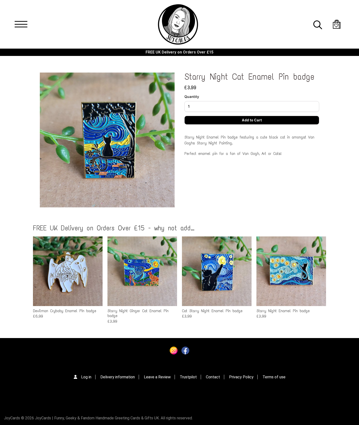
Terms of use (274, 377)
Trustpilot (188, 377)
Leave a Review (157, 377)
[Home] (177, 24)
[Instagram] (174, 352)
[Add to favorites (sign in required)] (169, 79)
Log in (86, 377)
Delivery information (117, 377)
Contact (213, 377)
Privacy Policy (241, 377)
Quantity (191, 97)
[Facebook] (185, 352)
